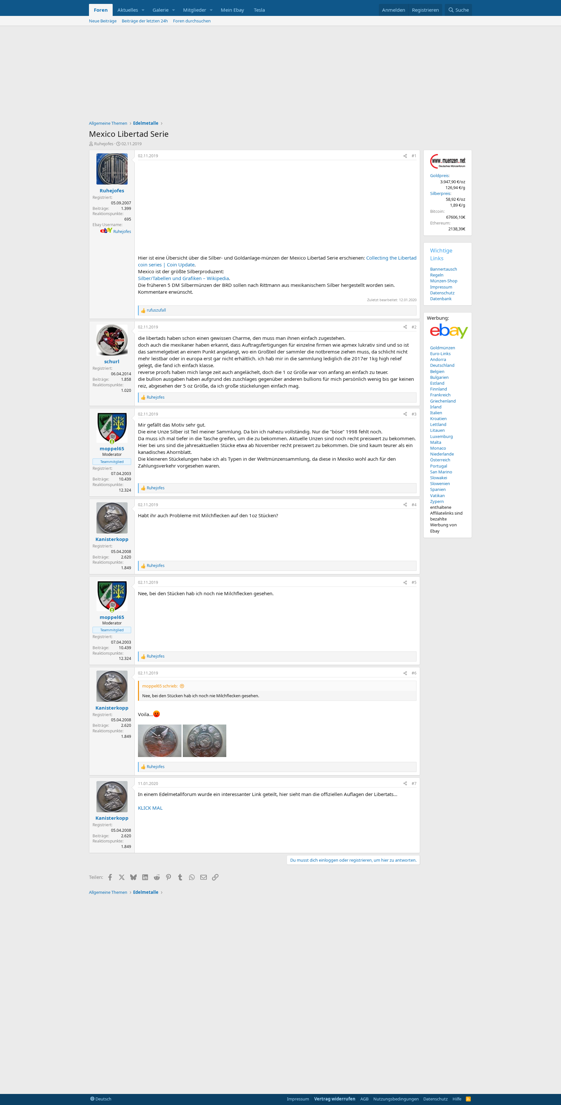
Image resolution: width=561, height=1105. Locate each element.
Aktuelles (128, 9)
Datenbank (441, 299)
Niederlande (442, 454)
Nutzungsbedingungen (396, 1099)
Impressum (441, 287)
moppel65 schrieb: (160, 686)
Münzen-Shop (443, 281)
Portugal (438, 466)
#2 (414, 327)
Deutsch (102, 1099)
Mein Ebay (232, 9)
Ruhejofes (103, 144)
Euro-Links (440, 353)
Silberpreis (440, 193)
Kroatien (438, 418)
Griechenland (443, 401)
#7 (414, 783)
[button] (143, 10)
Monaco (438, 448)
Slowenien (440, 483)
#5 (414, 582)
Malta (435, 442)
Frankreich (440, 395)
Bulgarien (439, 377)
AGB (364, 1099)
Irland (436, 407)
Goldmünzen (442, 348)
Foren (101, 9)
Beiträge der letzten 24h (145, 21)
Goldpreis (439, 175)
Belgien (437, 371)
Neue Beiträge (103, 21)
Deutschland (442, 365)
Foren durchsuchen (192, 21)
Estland (437, 383)
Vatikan (437, 495)
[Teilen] (405, 156)
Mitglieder (194, 9)
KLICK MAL (150, 807)
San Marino (441, 472)
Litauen (437, 430)
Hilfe (457, 1099)
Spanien (438, 489)
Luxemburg (441, 436)
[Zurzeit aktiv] (112, 442)
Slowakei (438, 478)
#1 (414, 156)
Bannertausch (443, 269)
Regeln (436, 275)
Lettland (438, 424)
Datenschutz (442, 293)
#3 (414, 414)
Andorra (438, 359)
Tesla (259, 9)
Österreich (440, 460)
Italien (436, 413)
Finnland (438, 389)
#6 (414, 673)
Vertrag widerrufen (334, 1099)
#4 (414, 505)
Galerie (160, 9)
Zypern (437, 501)
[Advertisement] (280, 74)
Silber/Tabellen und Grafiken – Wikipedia (183, 278)
